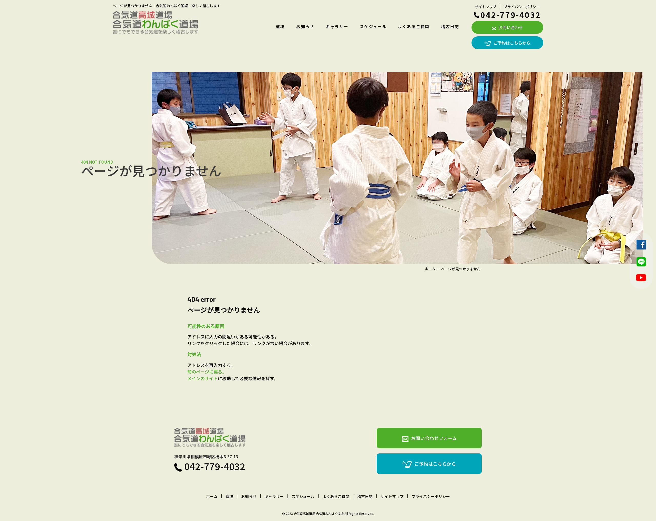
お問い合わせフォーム (434, 438)
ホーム (430, 268)
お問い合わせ (510, 27)
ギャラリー (337, 26)
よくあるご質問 (413, 26)
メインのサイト (202, 378)
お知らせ (305, 26)
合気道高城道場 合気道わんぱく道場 (319, 513)
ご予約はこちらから (512, 43)
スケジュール (373, 26)
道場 (280, 26)
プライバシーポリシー (522, 6)
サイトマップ (485, 6)
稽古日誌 (450, 26)
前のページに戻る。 (207, 371)
